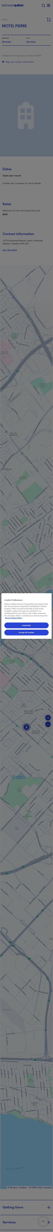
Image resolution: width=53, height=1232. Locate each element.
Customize (26, 625)
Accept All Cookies (26, 632)
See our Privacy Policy (14, 618)
